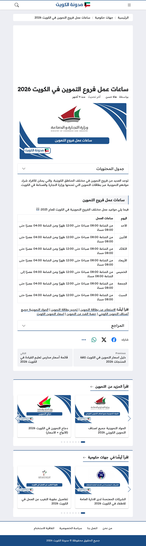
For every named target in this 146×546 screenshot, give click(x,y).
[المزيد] (84, 339)
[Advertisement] (73, 56)
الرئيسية (123, 17)
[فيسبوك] (114, 339)
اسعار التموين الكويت (50, 314)
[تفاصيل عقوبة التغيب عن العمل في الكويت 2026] (44, 487)
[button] (83, 442)
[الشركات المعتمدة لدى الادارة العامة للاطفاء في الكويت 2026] (102, 487)
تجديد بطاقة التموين (64, 309)
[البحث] (16, 5)
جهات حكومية (104, 17)
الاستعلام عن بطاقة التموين (98, 309)
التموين (100, 386)
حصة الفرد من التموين (81, 314)
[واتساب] (94, 339)
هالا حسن (111, 96)
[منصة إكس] (104, 339)
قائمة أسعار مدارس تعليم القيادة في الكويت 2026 (44, 359)
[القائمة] (129, 5)
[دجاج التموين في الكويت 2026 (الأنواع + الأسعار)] (44, 416)
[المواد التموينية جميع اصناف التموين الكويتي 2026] (102, 416)
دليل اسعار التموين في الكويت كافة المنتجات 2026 (103, 359)
